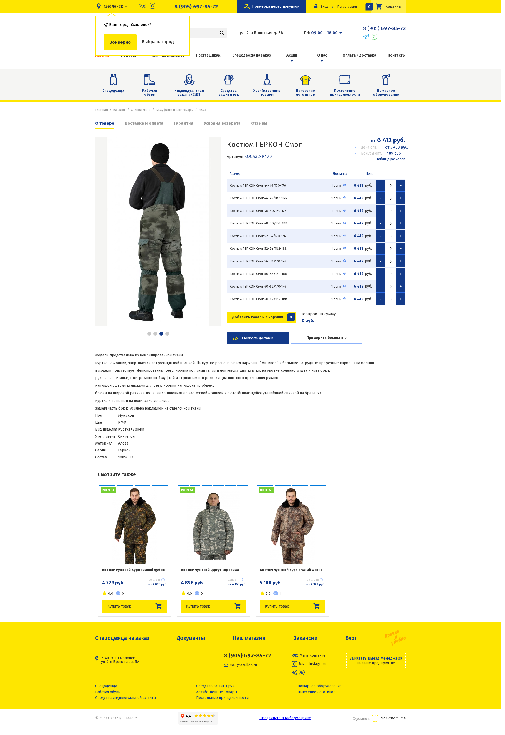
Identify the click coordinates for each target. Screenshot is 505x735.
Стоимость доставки (257, 338)
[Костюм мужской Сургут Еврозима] (213, 524)
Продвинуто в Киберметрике (285, 718)
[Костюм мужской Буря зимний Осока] (292, 524)
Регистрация (347, 6)
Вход (324, 6)
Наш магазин (249, 638)
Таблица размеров (391, 159)
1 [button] (149, 334)
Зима (202, 110)
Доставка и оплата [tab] (144, 123)
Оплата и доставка (359, 55)
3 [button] (161, 334)
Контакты (397, 55)
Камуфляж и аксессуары (174, 110)
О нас (322, 55)
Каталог (119, 110)
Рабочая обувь (149, 93)
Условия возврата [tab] (222, 123)
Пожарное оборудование (386, 93)
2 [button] (155, 334)
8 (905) (384, 28)
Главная (101, 110)
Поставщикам (208, 55)
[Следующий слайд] (210, 231)
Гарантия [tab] (183, 123)
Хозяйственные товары (267, 93)
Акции (291, 55)
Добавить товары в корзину (262, 317)
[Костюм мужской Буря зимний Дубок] (134, 524)
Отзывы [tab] (259, 123)
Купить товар (119, 606)
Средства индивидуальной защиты (125, 698)
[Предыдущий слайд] (105, 231)
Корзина (386, 6)
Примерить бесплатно (326, 337)
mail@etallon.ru (243, 665)
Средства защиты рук (229, 93)
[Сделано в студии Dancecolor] (389, 719)
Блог (351, 638)
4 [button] (167, 334)
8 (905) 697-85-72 (196, 6)
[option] (158, 231)
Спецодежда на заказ (251, 55)
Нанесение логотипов (305, 93)
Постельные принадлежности (345, 93)
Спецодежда (113, 91)
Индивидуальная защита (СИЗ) (189, 93)
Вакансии (305, 638)
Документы (191, 638)
